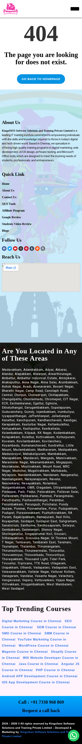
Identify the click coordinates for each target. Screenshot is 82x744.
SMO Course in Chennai (21, 633)
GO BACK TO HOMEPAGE (41, 79)
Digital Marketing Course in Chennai (31, 621)
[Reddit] (37, 248)
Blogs (5, 230)
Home (6, 183)
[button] (73, 735)
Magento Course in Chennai (25, 651)
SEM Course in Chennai (56, 627)
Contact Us (9, 197)
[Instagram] (20, 248)
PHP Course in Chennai (55, 670)
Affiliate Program (13, 210)
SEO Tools (9, 203)
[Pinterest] (26, 248)
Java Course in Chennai (38, 664)
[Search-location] (43, 248)
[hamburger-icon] (75, 9)
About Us (8, 190)
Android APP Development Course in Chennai (39, 676)
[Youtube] (15, 248)
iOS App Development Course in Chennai (36, 682)
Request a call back (41, 710)
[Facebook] (4, 248)
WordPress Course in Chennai (43, 645)
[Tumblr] (32, 248)
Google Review (11, 217)
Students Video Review (17, 224)
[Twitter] (9, 248)
